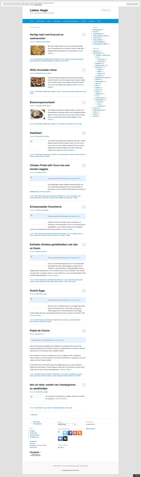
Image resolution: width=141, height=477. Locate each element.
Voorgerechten (99, 98)
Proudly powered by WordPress (70, 470)
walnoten (32, 156)
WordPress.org (34, 437)
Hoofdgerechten (47, 59)
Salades (97, 88)
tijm (66, 281)
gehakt (81, 280)
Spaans (99, 75)
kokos (77, 154)
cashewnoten (79, 59)
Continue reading (69, 150)
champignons (72, 374)
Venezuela (100, 106)
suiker (49, 235)
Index (99, 21)
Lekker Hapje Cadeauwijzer (70, 21)
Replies (47, 156)
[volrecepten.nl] (90, 429)
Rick (44, 172)
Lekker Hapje (39, 10)
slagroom (67, 59)
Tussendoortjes (97, 34)
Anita (45, 294)
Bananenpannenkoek (42, 102)
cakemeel (44, 235)
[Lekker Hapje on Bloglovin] (60, 440)
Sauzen (97, 90)
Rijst (36, 196)
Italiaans (99, 73)
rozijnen (49, 376)
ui (35, 281)
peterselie (71, 280)
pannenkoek (70, 124)
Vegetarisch (98, 94)
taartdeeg (43, 61)
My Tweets (61, 447)
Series (49, 21)
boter (57, 235)
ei (59, 61)
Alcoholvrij (100, 61)
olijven (65, 376)
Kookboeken (33, 441)
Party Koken (96, 38)
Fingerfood (56, 320)
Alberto (48, 42)
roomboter (72, 154)
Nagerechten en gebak (49, 91)
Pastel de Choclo (40, 330)
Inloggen (32, 431)
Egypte (99, 69)
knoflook (32, 198)
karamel (81, 154)
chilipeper (61, 198)
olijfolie (42, 281)
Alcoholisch (101, 59)
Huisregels (91, 21)
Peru (98, 104)
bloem (78, 320)
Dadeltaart (36, 133)
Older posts (34, 415)
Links (94, 112)
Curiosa (95, 108)
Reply (75, 198)
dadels (42, 156)
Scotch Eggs (37, 290)
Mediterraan (60, 280)
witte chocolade (70, 91)
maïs (39, 376)
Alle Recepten (40, 21)
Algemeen (96, 51)
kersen (80, 233)
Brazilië (99, 102)
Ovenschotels (56, 59)
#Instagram (57, 21)
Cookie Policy (38, 5)
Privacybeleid (37, 424)
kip (54, 61)
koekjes (37, 156)
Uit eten (95, 116)
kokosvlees (38, 198)
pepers (61, 376)
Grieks (37, 280)
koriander (60, 281)
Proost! (95, 32)
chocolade (62, 235)
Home (32, 21)
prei (31, 61)
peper (53, 198)
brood (38, 281)
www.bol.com (33, 447)
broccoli (73, 59)
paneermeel (69, 198)
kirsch (53, 235)
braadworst (42, 321)
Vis (96, 96)
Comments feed (34, 435)
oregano (32, 281)
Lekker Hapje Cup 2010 (74, 178)
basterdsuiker (64, 154)
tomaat (46, 198)
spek (57, 61)
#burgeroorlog (97, 30)
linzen (49, 281)
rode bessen (78, 91)
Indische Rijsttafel (98, 42)
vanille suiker (37, 235)
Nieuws (95, 114)
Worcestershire (34, 321)
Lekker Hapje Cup (43, 196)
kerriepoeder (74, 196)
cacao (31, 235)
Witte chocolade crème (43, 70)
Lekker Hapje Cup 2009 (100, 44)
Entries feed (33, 433)
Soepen (97, 92)
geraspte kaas (36, 61)
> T (44, 334)
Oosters (97, 79)
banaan (63, 124)
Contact (83, 21)
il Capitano (45, 210)
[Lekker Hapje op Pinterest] (75, 435)
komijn (76, 280)
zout (50, 198)
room (63, 91)
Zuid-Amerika (99, 100)
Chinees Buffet (97, 40)
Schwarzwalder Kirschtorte (46, 206)
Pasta (97, 83)
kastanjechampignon (58, 408)
